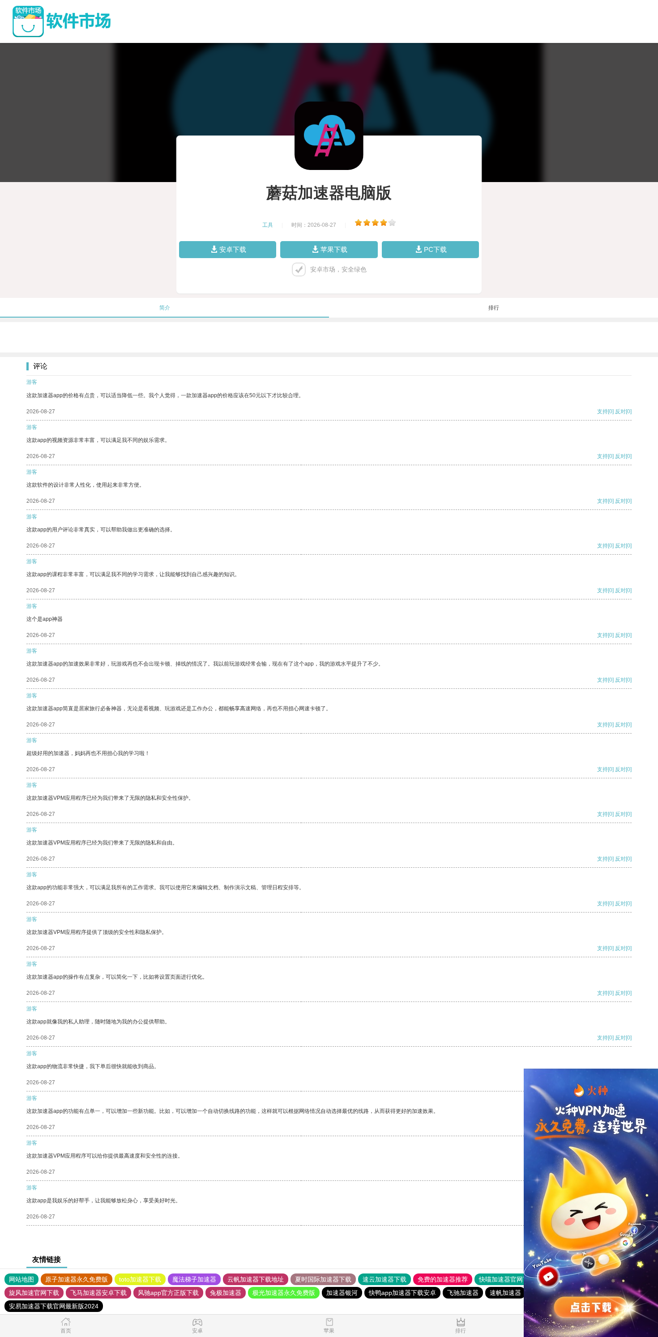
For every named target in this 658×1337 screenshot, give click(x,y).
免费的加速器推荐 (443, 1279)
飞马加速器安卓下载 (98, 1292)
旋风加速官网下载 (34, 1292)
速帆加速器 (505, 1292)
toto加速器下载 (140, 1279)
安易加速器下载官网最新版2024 (53, 1306)
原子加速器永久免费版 (76, 1279)
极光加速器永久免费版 (283, 1292)
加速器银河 (342, 1292)
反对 (620, 411)
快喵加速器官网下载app (512, 1279)
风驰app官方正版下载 (168, 1292)
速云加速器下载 (384, 1279)
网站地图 (21, 1279)
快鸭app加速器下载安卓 (402, 1292)
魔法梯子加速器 (194, 1279)
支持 (602, 411)
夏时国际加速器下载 (323, 1279)
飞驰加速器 (463, 1292)
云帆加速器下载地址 (255, 1279)
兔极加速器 (225, 1292)
